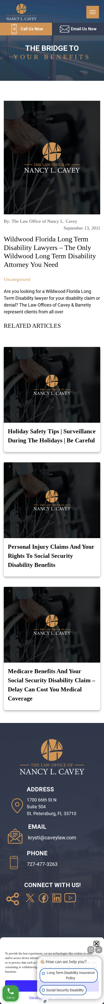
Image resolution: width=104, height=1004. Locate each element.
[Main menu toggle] (92, 12)
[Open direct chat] (90, 949)
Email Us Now (83, 29)
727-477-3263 (42, 864)
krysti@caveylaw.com (52, 838)
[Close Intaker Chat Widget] (98, 949)
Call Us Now (31, 29)
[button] (96, 943)
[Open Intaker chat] (45, 1001)
